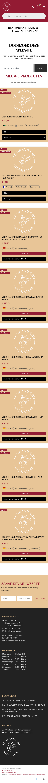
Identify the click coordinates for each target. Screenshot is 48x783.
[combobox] (17, 68)
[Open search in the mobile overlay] (24, 16)
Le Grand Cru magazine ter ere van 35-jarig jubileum (22, 710)
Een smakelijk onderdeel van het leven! (23, 705)
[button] (44, 6)
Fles (5, 132)
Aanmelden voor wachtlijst (15, 259)
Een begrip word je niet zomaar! (19, 716)
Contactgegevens (10, 617)
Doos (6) (7, 137)
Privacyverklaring (7, 770)
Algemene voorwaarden (9, 772)
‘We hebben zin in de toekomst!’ (18, 700)
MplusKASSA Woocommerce (17, 774)
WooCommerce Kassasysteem (36, 774)
